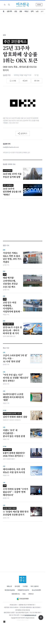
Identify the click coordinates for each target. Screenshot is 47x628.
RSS (24, 594)
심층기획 (9, 11)
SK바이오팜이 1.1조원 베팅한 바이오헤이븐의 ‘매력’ (13, 397)
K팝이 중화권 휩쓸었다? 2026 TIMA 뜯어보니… (14, 453)
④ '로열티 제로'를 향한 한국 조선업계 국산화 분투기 (16, 511)
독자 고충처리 (35, 586)
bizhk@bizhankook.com (30, 615)
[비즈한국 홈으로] (22, 5)
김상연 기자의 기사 (9, 164)
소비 (42, 11)
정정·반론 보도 (16, 594)
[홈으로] (22, 579)
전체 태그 (31, 594)
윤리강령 (17, 586)
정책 (32, 11)
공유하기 (23, 133)
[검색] (9, 4)
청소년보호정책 (36, 590)
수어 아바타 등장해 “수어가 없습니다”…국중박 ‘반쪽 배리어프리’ (15, 490)
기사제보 (25, 586)
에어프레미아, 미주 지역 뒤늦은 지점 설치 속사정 (14, 471)
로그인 (39, 4)
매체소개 (9, 586)
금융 (20, 11)
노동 (37, 11)
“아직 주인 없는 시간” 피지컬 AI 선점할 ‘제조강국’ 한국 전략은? (16, 377)
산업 (15, 11)
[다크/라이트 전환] (5, 4)
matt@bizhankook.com (11, 147)
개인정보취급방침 (10, 590)
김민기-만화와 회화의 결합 (15, 415)
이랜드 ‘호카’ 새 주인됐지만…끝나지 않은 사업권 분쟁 (14, 433)
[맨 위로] (40, 617)
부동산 (26, 11)
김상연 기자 (6, 75)
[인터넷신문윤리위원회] (22, 598)
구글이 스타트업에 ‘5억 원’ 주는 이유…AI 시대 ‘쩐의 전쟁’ (15, 358)
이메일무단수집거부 (23, 590)
